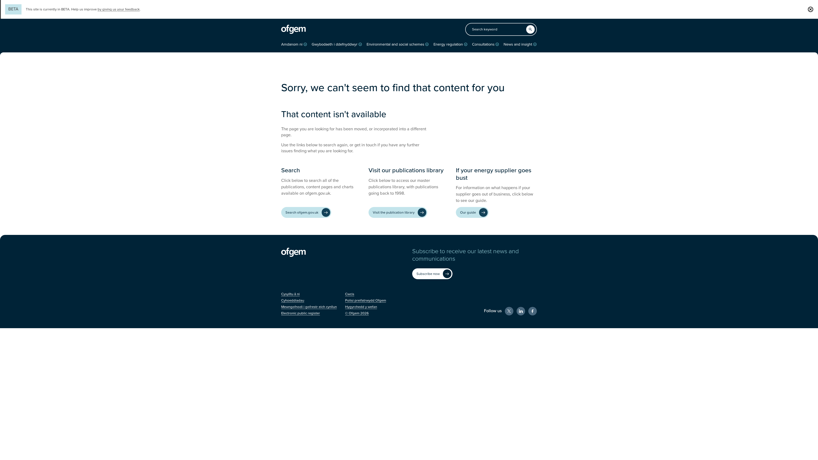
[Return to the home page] (293, 29)
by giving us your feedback (119, 9)
